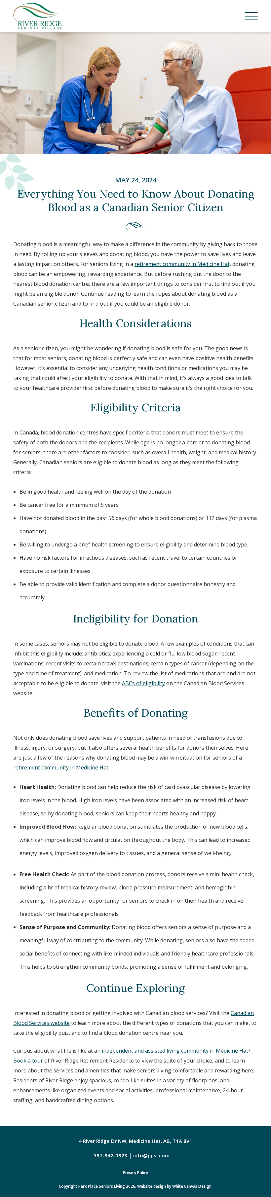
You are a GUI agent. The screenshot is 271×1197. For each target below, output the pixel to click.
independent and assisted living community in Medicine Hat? (176, 1050)
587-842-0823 (110, 1155)
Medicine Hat (91, 767)
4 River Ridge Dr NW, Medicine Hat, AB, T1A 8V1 (135, 1141)
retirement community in (44, 767)
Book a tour (28, 1060)
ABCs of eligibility (143, 683)
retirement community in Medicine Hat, (183, 264)
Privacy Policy (135, 1173)
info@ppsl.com (151, 1155)
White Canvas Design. (192, 1186)
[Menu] (251, 16)
